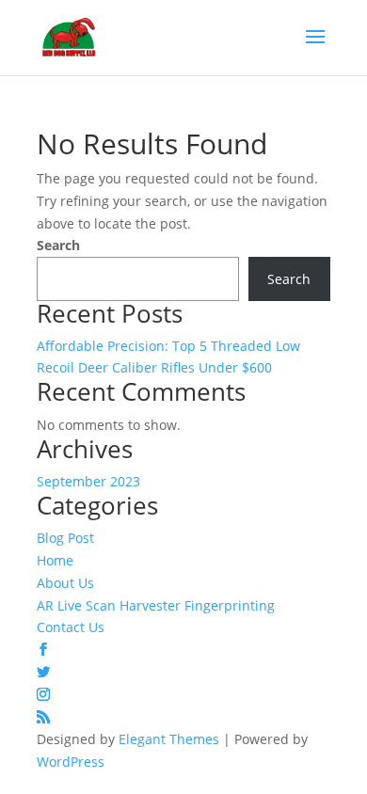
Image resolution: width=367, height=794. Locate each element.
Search (58, 245)
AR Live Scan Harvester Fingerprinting (156, 605)
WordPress (70, 761)
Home (55, 560)
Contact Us (70, 627)
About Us (65, 583)
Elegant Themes (169, 739)
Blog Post (65, 538)
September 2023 (88, 481)
